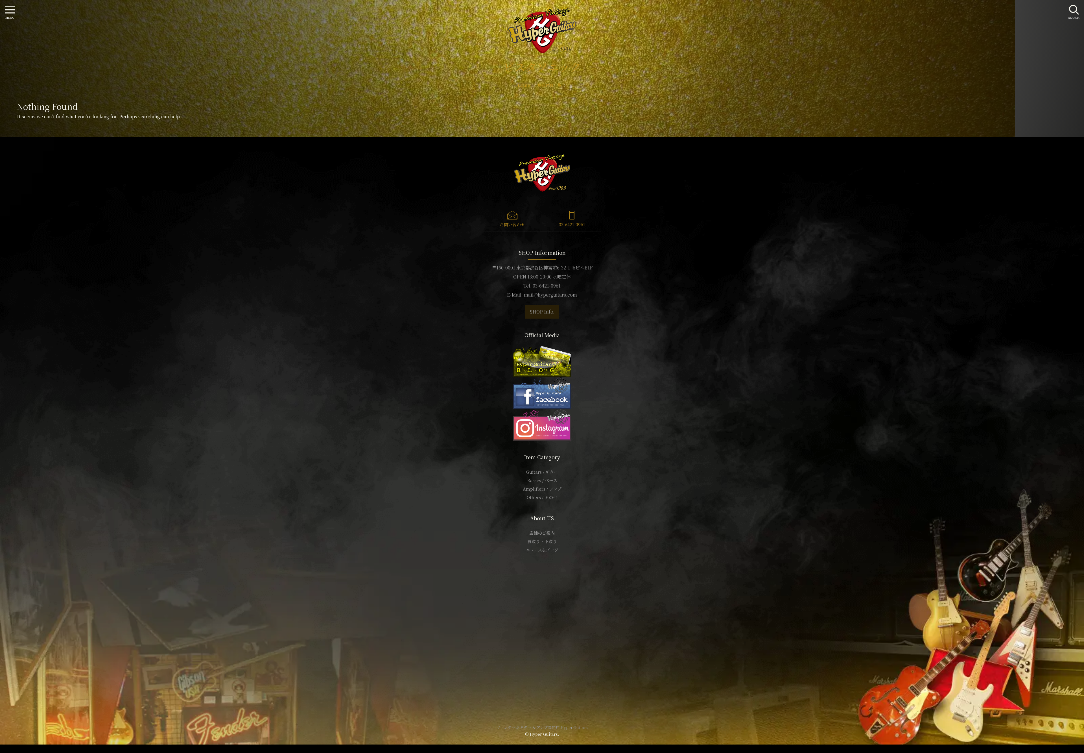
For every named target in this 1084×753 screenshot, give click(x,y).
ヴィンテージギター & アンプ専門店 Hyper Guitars (542, 727)
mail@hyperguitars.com (550, 294)
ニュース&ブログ (542, 550)
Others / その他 (542, 497)
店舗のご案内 (542, 533)
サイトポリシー (542, 575)
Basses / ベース (542, 480)
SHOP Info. (542, 311)
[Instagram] (542, 424)
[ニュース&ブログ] (542, 361)
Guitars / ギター (542, 472)
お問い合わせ (512, 224)
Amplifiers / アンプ (542, 489)
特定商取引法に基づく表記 (542, 584)
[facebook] (542, 392)
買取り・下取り (542, 541)
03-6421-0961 (572, 224)
